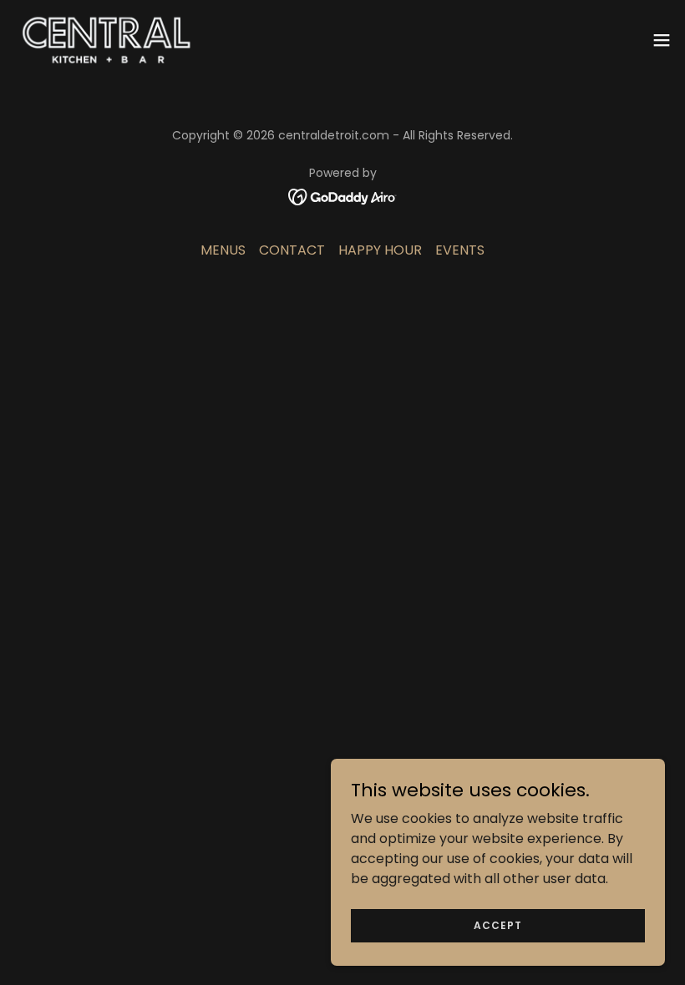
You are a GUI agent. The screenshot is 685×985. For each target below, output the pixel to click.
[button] (661, 40)
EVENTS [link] (460, 250)
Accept (498, 924)
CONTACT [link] (292, 250)
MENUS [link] (223, 250)
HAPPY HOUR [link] (380, 250)
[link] (108, 40)
